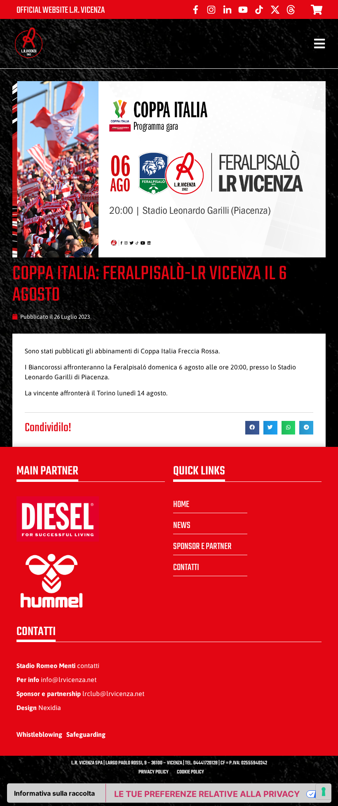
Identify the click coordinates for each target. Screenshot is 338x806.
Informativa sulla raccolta (54, 793)
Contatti (186, 568)
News (181, 526)
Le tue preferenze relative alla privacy (207, 794)
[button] (252, 428)
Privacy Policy (153, 772)
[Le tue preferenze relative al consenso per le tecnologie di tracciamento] (323, 791)
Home (181, 505)
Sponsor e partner (202, 547)
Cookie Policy (190, 772)
